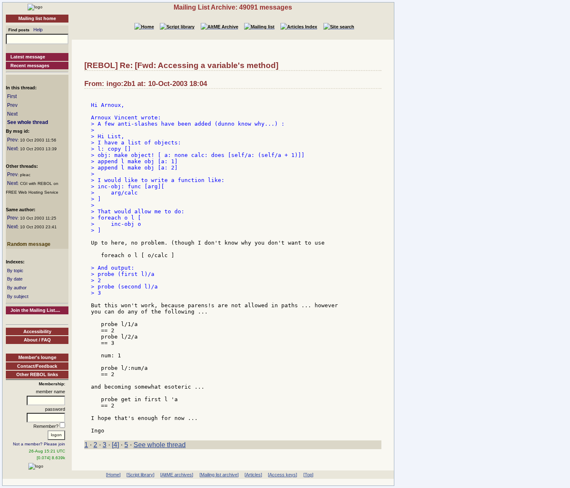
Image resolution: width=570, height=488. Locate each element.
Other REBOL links (37, 374)
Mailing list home (37, 18)
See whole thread (27, 122)
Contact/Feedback (37, 366)
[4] (115, 444)
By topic (15, 270)
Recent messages (29, 65)
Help (38, 29)
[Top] (308, 474)
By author (17, 287)
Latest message (27, 56)
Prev (12, 105)
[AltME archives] (176, 474)
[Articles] (253, 474)
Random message (28, 244)
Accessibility (37, 331)
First (12, 96)
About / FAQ (37, 339)
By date (15, 278)
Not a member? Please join (39, 444)
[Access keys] (282, 474)
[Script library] (140, 474)
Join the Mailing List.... (35, 310)
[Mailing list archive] (219, 474)
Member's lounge (37, 357)
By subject (17, 296)
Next (12, 114)
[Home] (35, 6)
